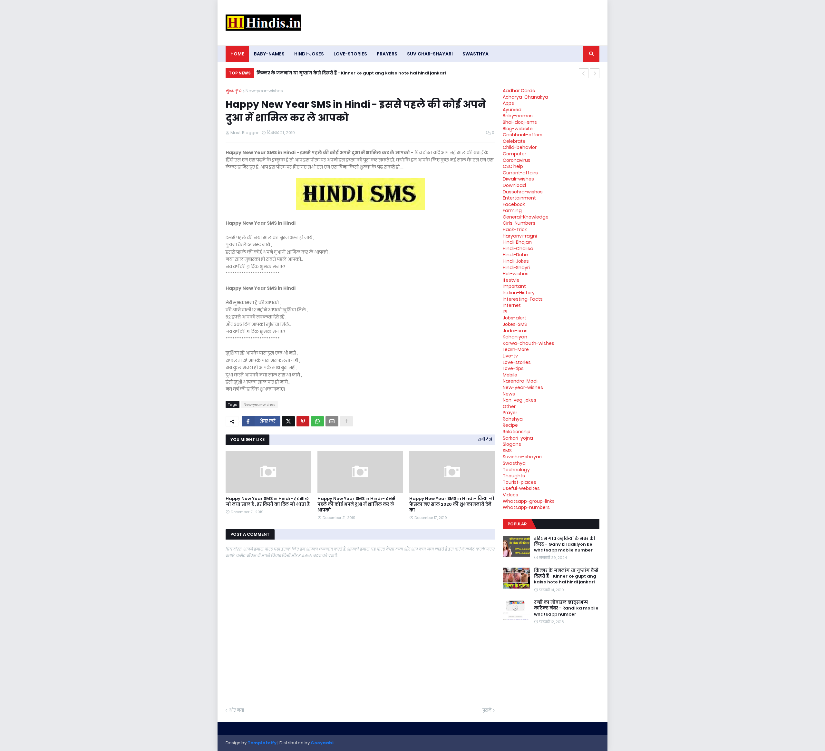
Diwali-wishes (518, 179)
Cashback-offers (522, 135)
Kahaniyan (515, 337)
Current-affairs (520, 173)
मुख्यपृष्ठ (234, 91)
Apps (508, 103)
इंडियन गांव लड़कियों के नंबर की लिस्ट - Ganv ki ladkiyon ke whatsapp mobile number (564, 544)
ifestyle (511, 280)
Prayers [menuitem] (387, 54)
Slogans (512, 444)
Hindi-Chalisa (518, 248)
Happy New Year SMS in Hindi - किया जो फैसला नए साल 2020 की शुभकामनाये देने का (451, 504)
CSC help (513, 166)
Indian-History (519, 292)
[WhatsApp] (317, 421)
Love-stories (517, 362)
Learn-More (516, 349)
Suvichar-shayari (522, 457)
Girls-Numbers (519, 223)
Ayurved (512, 109)
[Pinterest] (302, 421)
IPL (505, 311)
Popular (517, 524)
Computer (514, 154)
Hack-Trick (515, 229)
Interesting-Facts (523, 299)
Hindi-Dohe (515, 254)
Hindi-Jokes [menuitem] (309, 54)
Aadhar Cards (519, 90)
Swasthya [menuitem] (475, 54)
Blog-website (518, 128)
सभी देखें (485, 439)
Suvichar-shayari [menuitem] (430, 54)
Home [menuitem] (237, 54)
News (509, 394)
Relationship (516, 431)
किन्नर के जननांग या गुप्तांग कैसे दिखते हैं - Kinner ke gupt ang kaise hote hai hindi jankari (351, 73)
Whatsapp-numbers (526, 507)
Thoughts (514, 476)
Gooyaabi (322, 743)
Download (514, 185)
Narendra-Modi (520, 381)
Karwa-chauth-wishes (528, 343)
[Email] (331, 421)
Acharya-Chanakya (525, 97)
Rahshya (513, 419)
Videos (510, 495)
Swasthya (514, 463)
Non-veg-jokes (519, 400)
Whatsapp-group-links (529, 501)
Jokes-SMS (515, 324)
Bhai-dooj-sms (520, 122)
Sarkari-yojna (518, 438)
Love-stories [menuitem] (350, 54)
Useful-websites (521, 488)
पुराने (486, 710)
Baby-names (518, 115)
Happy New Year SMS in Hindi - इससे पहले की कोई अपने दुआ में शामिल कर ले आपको (356, 504)
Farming (512, 210)
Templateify (262, 743)
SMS (507, 450)
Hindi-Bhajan (517, 242)
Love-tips (513, 368)
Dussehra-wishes (523, 192)
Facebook (514, 204)
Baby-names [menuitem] (269, 54)
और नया (236, 710)
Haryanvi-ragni (520, 236)
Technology (516, 469)
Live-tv (510, 356)
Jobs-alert (514, 318)
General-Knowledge (525, 217)
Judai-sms (515, 330)
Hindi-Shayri (516, 267)
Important (514, 286)
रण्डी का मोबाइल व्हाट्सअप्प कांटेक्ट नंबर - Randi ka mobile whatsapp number (566, 608)
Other (509, 406)
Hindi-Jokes (516, 261)
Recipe (510, 425)
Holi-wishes (516, 273)
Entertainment (519, 198)
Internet (512, 305)
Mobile (510, 375)
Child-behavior (520, 147)
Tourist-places (519, 482)
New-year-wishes (264, 91)
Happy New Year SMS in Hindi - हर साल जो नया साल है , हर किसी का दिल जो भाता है (268, 501)
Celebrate (514, 141)
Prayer (510, 412)
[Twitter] (288, 421)
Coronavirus (516, 160)
